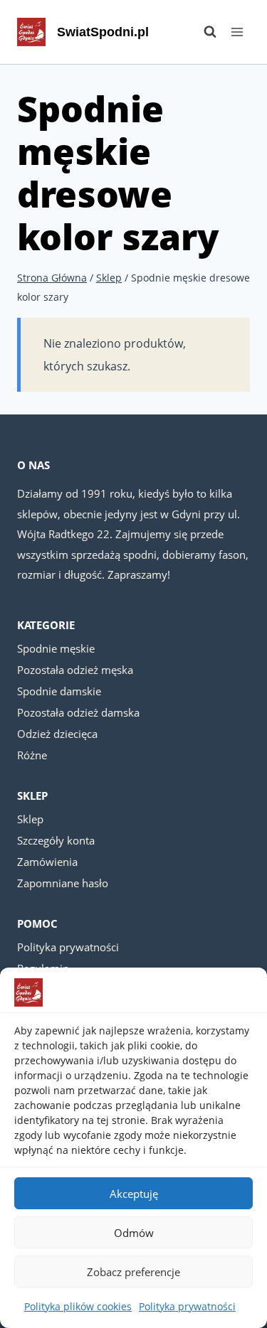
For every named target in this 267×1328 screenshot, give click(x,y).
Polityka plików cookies (78, 1306)
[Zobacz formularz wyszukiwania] (202, 32)
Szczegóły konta (56, 840)
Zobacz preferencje (133, 1272)
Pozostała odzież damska (78, 712)
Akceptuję (134, 1194)
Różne (32, 755)
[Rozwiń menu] (237, 32)
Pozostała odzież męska (75, 670)
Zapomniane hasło (62, 883)
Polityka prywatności (187, 1306)
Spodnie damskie (59, 691)
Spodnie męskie (56, 648)
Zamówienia (47, 862)
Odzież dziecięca (57, 734)
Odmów (134, 1233)
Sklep (30, 819)
